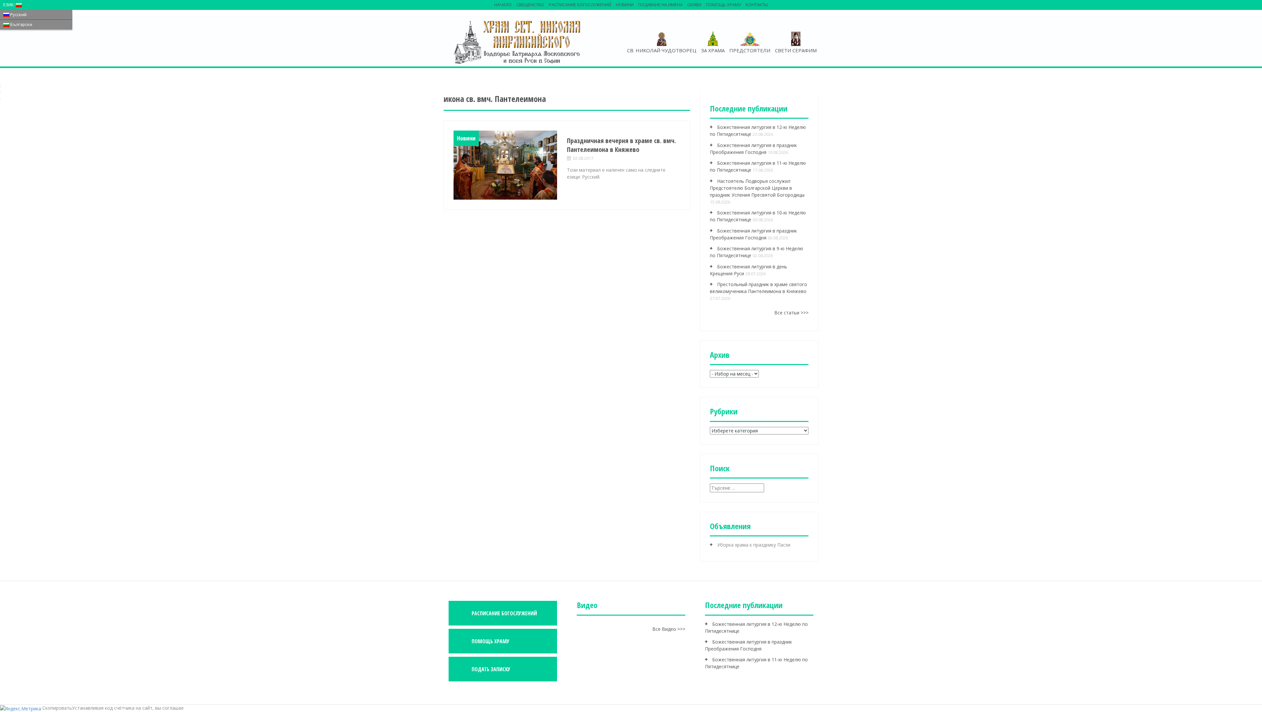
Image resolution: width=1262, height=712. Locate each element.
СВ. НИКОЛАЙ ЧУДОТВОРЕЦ (661, 50)
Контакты (757, 5)
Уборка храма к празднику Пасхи (753, 545)
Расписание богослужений (580, 5)
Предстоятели (749, 50)
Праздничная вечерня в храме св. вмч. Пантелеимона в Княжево (621, 145)
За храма (713, 50)
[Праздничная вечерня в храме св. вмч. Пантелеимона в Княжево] (505, 165)
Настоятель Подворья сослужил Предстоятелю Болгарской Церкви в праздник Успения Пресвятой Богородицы (757, 188)
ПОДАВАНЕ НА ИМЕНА (660, 5)
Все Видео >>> (668, 629)
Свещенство (530, 5)
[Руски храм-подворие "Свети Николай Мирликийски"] (518, 41)
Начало (503, 5)
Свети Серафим (796, 50)
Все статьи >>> (791, 312)
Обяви (694, 5)
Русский (18, 14)
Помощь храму (723, 5)
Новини (625, 5)
